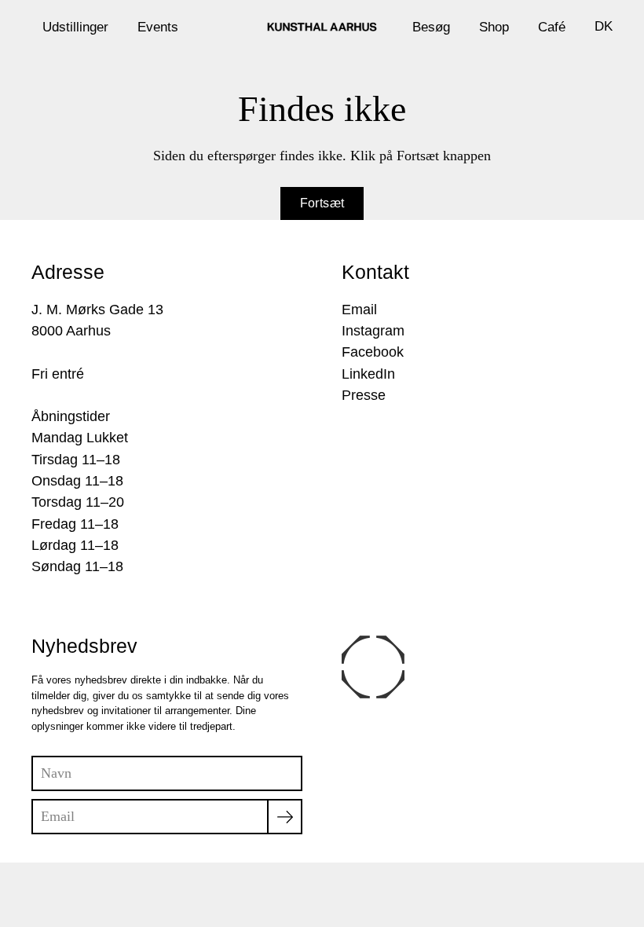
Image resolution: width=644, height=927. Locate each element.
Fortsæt (322, 203)
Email (359, 309)
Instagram (373, 331)
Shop (494, 27)
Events (157, 27)
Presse (364, 395)
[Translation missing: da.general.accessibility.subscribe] (284, 816)
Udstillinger (75, 27)
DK (604, 26)
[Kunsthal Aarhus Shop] (322, 27)
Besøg (431, 27)
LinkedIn (368, 374)
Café (551, 27)
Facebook (373, 352)
